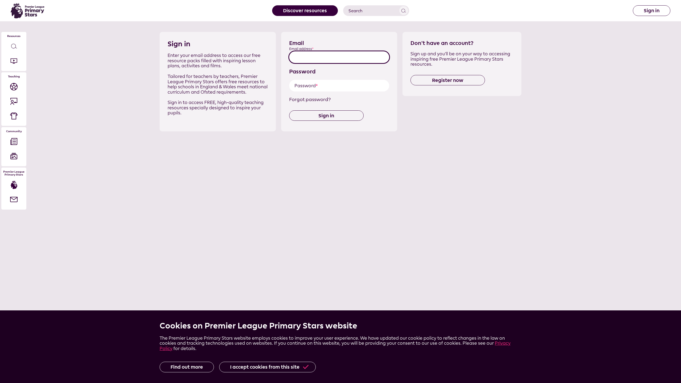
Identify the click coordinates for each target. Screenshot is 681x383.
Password (302, 71)
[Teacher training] (13, 101)
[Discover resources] (13, 46)
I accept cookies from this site (265, 367)
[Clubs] (13, 116)
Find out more (187, 367)
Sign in (651, 10)
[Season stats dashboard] (13, 86)
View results (403, 10)
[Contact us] (13, 199)
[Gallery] (13, 156)
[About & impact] (13, 185)
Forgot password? (310, 99)
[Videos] (13, 61)
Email (296, 43)
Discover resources (305, 10)
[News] (13, 141)
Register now (447, 80)
